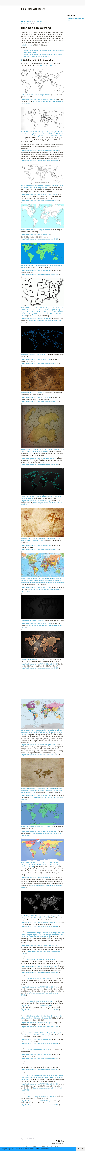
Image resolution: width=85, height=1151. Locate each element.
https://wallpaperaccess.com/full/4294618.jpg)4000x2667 (39, 831)
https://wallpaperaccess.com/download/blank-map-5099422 (40, 464)
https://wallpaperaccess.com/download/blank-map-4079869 (40, 549)
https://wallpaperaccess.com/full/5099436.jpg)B (36, 501)
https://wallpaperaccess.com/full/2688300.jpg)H (36, 795)
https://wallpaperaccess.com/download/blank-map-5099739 (40, 926)
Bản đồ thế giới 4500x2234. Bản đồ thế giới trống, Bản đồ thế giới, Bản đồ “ (41, 266)
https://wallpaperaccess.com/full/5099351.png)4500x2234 (39, 151)
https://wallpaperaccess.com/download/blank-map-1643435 (40, 668)
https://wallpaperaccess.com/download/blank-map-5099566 (40, 755)
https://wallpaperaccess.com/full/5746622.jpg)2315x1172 (39, 1051)
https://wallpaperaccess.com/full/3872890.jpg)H (36, 587)
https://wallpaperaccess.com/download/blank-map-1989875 (40, 1097)
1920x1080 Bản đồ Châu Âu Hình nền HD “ (34, 1088)
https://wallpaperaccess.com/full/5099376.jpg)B (36, 359)
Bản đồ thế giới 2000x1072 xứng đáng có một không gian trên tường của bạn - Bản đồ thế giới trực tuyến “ (40, 917)
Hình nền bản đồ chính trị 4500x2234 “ (33, 1042)
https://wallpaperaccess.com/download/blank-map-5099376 (40, 363)
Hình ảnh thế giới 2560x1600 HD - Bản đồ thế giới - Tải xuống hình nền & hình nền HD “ (41, 497)
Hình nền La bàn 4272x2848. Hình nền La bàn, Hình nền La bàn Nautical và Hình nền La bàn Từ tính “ (40, 540)
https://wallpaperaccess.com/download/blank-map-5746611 (40, 1016)
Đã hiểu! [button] (80, 1149)
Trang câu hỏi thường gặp (48, 65)
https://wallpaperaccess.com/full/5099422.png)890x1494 (39, 458)
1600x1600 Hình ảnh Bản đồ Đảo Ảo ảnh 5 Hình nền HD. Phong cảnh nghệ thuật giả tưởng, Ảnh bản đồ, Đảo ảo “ (42, 450)
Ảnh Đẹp (39, 21)
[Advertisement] (42, 15)
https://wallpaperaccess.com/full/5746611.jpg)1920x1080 (39, 1010)
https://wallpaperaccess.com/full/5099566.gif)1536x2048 (39, 745)
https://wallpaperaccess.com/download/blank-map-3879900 (40, 239)
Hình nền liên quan (27, 45)
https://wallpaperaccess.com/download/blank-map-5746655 (40, 1141)
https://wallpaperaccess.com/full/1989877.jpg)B (36, 397)
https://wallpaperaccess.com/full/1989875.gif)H (36, 1093)
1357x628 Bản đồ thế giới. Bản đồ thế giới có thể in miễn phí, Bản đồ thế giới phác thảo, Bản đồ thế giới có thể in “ (42, 187)
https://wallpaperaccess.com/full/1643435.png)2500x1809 (39, 664)
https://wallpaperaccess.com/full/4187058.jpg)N (36, 319)
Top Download (27, 21)
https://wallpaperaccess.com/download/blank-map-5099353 (40, 200)
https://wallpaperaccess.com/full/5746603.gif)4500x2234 (39, 968)
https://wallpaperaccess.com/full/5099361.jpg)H (36, 270)
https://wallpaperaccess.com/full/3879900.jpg (35, 234)
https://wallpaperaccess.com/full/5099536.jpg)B (36, 623)
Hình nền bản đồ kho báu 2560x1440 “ (33, 393)
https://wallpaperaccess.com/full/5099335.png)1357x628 (39, 99)
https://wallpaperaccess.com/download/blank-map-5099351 (40, 161)
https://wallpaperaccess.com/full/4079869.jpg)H (36, 545)
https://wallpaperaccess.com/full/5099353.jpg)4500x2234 (39, 194)
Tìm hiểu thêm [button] (45, 1149)
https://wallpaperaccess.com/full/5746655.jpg (35, 1137)
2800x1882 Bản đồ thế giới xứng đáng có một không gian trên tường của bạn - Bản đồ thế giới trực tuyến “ (40, 1132)
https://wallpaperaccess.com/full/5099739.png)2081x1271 (39, 922)
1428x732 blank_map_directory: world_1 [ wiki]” (36, 826)
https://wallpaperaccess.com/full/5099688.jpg (35, 877)
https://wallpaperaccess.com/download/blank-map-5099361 (40, 274)
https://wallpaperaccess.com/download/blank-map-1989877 (40, 401)
